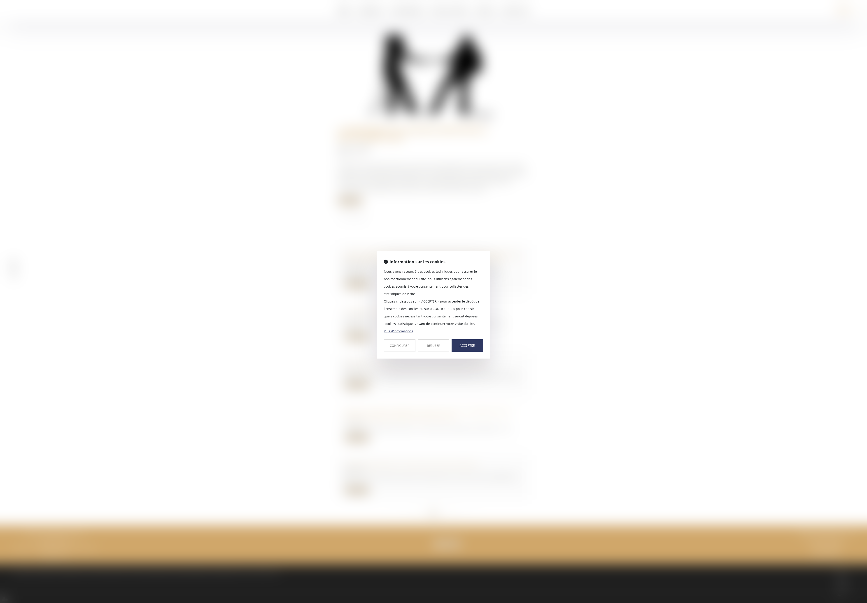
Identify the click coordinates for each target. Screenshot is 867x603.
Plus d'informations (398, 331)
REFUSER (433, 345)
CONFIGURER (400, 345)
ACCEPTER (467, 345)
